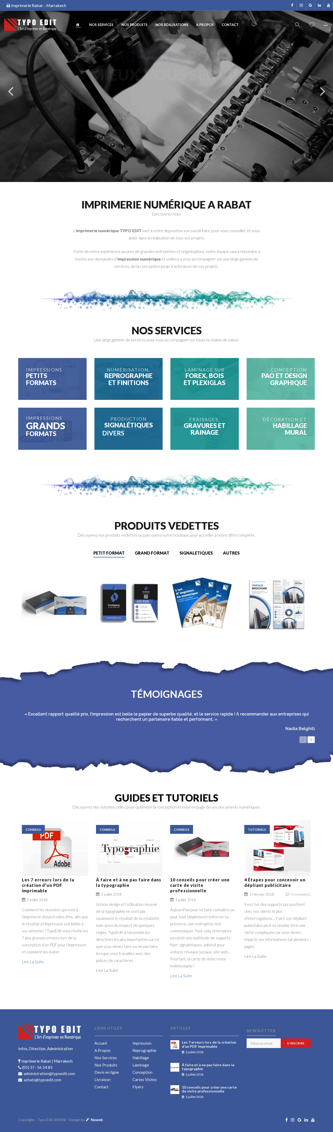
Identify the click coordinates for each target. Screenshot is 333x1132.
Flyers (137, 1086)
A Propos (205, 25)
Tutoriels (257, 829)
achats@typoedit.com (42, 1079)
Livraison (102, 1079)
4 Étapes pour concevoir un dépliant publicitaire (274, 882)
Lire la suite (55, 854)
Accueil (100, 1043)
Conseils (33, 829)
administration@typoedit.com (49, 1073)
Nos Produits (134, 25)
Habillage (140, 1057)
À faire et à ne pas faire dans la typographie (129, 882)
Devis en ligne (106, 1072)
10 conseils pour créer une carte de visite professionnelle (200, 885)
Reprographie (144, 1050)
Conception (142, 1072)
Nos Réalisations (172, 25)
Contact (230, 25)
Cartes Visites (144, 1079)
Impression (141, 1043)
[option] (166, 723)
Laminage (140, 1065)
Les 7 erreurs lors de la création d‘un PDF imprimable (48, 885)
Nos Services (101, 25)
